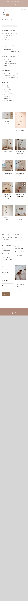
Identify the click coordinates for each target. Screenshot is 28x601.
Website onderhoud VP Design (17, 310)
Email (3, 286)
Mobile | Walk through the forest (7, 196)
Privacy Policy (19, 237)
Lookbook (18, 234)
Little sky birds (20, 130)
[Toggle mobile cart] (22, 9)
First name (5, 280)
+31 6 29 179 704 (10, 1)
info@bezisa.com (17, 1)
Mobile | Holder (8, 151)
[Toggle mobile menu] (25, 9)
